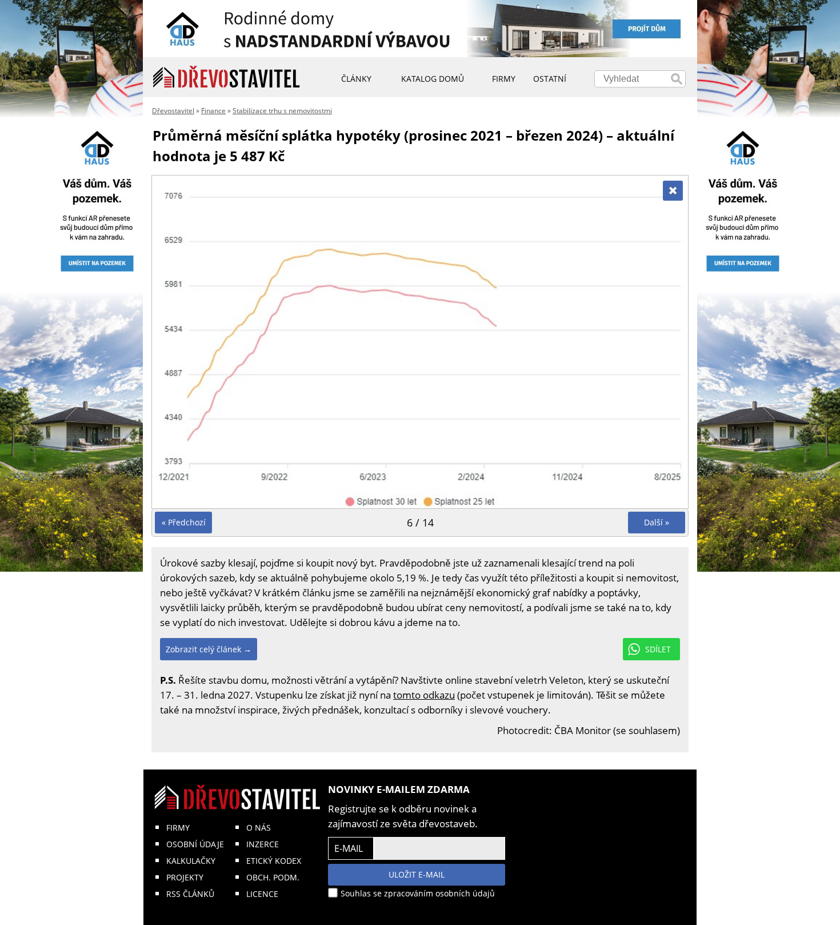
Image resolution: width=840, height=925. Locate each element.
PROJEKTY (184, 877)
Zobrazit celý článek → (208, 649)
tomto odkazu (424, 694)
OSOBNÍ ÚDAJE (195, 844)
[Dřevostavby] (226, 77)
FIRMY (178, 827)
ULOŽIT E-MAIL (417, 874)
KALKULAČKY (190, 860)
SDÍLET (658, 649)
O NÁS (258, 827)
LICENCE (262, 893)
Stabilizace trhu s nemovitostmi (282, 110)
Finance (213, 110)
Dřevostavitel (173, 110)
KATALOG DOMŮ (432, 78)
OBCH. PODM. (272, 877)
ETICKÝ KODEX (273, 860)
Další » (656, 522)
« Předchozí (184, 522)
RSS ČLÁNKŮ (190, 893)
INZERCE (262, 844)
